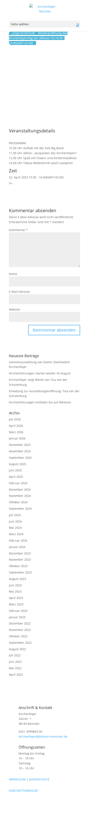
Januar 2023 (17, 617)
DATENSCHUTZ (39, 779)
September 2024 (20, 509)
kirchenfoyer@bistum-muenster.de (43, 736)
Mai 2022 (15, 668)
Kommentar (18, 230)
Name (13, 274)
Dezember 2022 (20, 623)
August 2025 (17, 464)
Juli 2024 (15, 515)
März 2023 (16, 604)
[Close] (10, 183)
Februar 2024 (18, 540)
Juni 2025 (15, 470)
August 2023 (17, 579)
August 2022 (17, 649)
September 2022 (20, 643)
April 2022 (16, 674)
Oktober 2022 (18, 636)
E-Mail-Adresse (19, 292)
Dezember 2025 (20, 445)
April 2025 (16, 477)
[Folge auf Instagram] (20, 802)
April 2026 (16, 426)
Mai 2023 (15, 591)
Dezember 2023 (20, 553)
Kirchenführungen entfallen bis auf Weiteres (40, 402)
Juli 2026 (15, 419)
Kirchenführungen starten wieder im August (40, 373)
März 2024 (16, 534)
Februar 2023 (18, 611)
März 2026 (16, 432)
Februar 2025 (18, 483)
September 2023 (20, 572)
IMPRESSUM (17, 779)
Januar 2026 (17, 438)
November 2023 (20, 559)
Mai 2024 (15, 528)
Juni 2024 (15, 521)
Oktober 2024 (18, 502)
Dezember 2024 (20, 489)
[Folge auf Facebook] (12, 802)
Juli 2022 (15, 655)
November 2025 (20, 451)
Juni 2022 (15, 662)
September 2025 (20, 458)
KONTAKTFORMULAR (23, 791)
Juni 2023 (15, 585)
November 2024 (20, 496)
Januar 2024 (17, 547)
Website (14, 309)
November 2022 (20, 630)
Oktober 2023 (18, 566)
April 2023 (16, 598)
